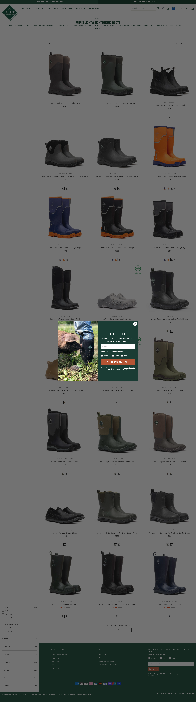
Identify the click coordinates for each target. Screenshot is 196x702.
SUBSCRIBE (118, 362)
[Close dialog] (135, 324)
